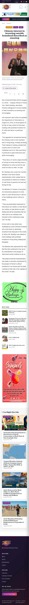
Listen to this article (9, 88)
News (3, 556)
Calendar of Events (7, 575)
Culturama (4, 573)
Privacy (23, 600)
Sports (3, 559)
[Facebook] (21, 1)
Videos (4, 565)
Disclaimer (18, 600)
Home (3, 23)
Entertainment (5, 562)
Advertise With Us (20, 602)
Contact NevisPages (9, 594)
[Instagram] (24, 1)
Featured (9, 23)
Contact (4, 581)
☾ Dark (17, 2)
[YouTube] (26, 1)
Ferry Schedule (6, 578)
